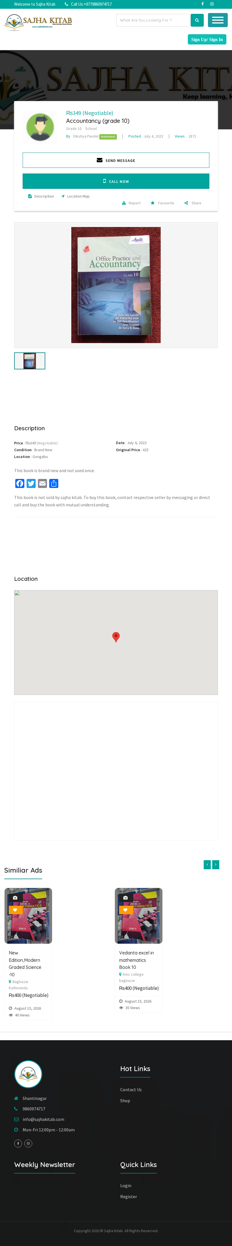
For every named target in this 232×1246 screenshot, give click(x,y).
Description (44, 196)
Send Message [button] (120, 160)
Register (128, 1196)
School (91, 128)
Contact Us (131, 1089)
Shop (125, 1100)
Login (125, 1185)
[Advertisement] (116, 396)
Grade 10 (73, 128)
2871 (185, 136)
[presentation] (207, 864)
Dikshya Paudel (82, 136)
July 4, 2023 (145, 136)
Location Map (78, 196)
